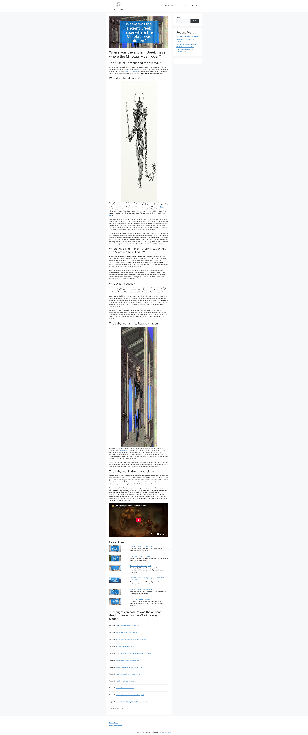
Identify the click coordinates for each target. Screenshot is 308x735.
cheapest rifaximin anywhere (125, 688)
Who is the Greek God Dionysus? (140, 566)
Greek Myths (185, 6)
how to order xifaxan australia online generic (130, 695)
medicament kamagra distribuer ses (127, 625)
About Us (194, 6)
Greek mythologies (131, 71)
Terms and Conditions (116, 725)
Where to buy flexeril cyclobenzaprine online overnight (133, 653)
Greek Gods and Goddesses (170, 6)
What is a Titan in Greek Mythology (141, 546)
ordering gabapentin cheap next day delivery (130, 667)
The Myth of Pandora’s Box (185, 47)
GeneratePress (167, 732)
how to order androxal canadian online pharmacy (131, 639)
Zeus (161, 207)
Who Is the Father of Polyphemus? (187, 37)
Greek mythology (122, 450)
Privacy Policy (113, 723)
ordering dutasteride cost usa (125, 646)
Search (178, 17)
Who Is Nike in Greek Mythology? (140, 556)
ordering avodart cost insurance (126, 681)
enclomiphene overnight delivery (126, 632)
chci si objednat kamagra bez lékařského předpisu (132, 702)
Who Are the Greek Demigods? (186, 44)
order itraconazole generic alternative (128, 674)
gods (110, 215)
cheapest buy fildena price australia (127, 660)
